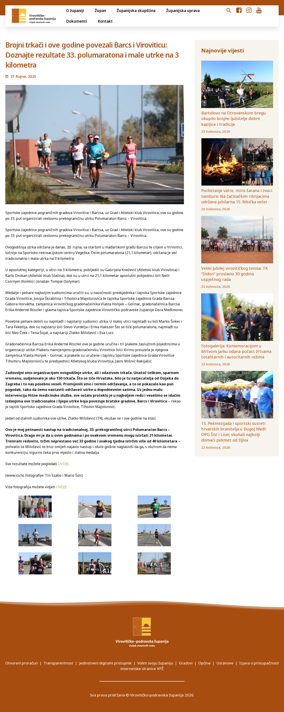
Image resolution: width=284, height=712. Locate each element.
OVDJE (63, 463)
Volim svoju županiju (155, 663)
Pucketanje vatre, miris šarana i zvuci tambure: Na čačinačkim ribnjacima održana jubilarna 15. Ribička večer (236, 196)
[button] (228, 10)
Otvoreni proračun (21, 663)
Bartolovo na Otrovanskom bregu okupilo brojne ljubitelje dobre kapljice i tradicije (233, 118)
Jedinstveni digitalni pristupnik (105, 663)
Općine (204, 663)
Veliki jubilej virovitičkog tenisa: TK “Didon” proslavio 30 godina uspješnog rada (234, 274)
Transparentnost (58, 663)
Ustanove (224, 663)
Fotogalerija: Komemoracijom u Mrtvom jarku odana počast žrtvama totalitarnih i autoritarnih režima (236, 351)
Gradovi (186, 663)
